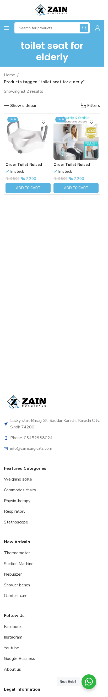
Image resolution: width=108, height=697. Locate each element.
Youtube (11, 648)
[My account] (97, 28)
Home (9, 75)
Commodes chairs (20, 490)
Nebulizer (13, 574)
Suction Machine (19, 564)
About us (12, 669)
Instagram (13, 637)
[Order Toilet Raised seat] (28, 137)
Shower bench (17, 585)
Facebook (13, 627)
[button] (28, 188)
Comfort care (16, 596)
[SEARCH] (84, 28)
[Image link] (27, 401)
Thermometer (17, 553)
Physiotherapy (17, 501)
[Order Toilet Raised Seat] (76, 137)
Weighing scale (18, 479)
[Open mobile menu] (6, 28)
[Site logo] (52, 9)
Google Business (19, 658)
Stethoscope (16, 522)
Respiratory (14, 511)
